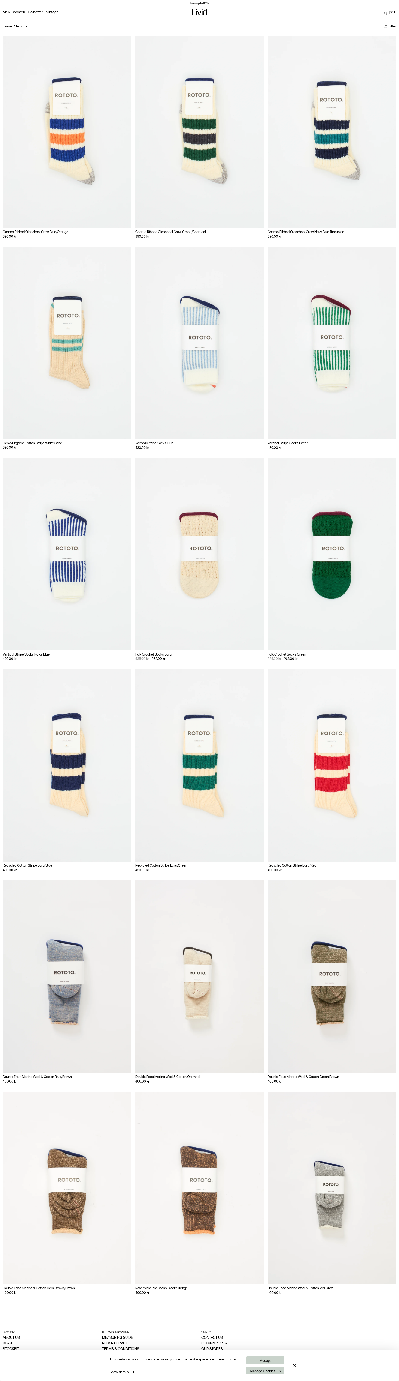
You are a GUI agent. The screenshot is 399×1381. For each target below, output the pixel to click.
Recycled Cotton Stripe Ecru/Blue (27, 866)
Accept (265, 1361)
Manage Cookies (262, 1371)
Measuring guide (117, 1338)
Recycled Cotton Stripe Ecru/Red (292, 866)
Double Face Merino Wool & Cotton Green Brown (303, 1077)
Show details (119, 1372)
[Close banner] (294, 1365)
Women (19, 12)
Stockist (11, 1349)
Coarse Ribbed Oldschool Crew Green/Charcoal (170, 232)
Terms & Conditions (120, 1349)
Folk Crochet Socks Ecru (153, 654)
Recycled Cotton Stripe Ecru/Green (161, 866)
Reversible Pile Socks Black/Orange (161, 1288)
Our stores (212, 1349)
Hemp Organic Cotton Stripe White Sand (32, 443)
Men (6, 12)
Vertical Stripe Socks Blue (154, 443)
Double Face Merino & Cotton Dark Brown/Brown (39, 1288)
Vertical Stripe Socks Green (288, 443)
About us (11, 1338)
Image (8, 1343)
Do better (35, 12)
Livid (199, 13)
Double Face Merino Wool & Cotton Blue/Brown (37, 1077)
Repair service (115, 1343)
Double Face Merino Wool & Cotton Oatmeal (167, 1077)
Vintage (52, 12)
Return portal (215, 1343)
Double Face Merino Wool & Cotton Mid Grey (300, 1288)
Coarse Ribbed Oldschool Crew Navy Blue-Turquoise (306, 232)
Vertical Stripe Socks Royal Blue (26, 654)
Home (7, 26)
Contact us (212, 1338)
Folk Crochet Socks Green (287, 654)
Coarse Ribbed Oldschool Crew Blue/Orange (35, 232)
